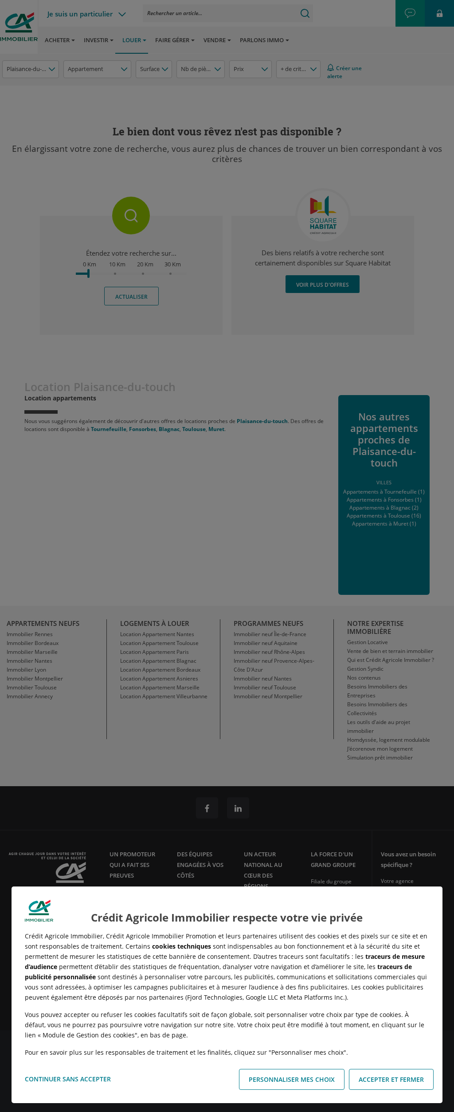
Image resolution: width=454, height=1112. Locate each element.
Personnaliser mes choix (292, 1079)
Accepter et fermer (391, 1079)
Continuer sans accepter (68, 1079)
